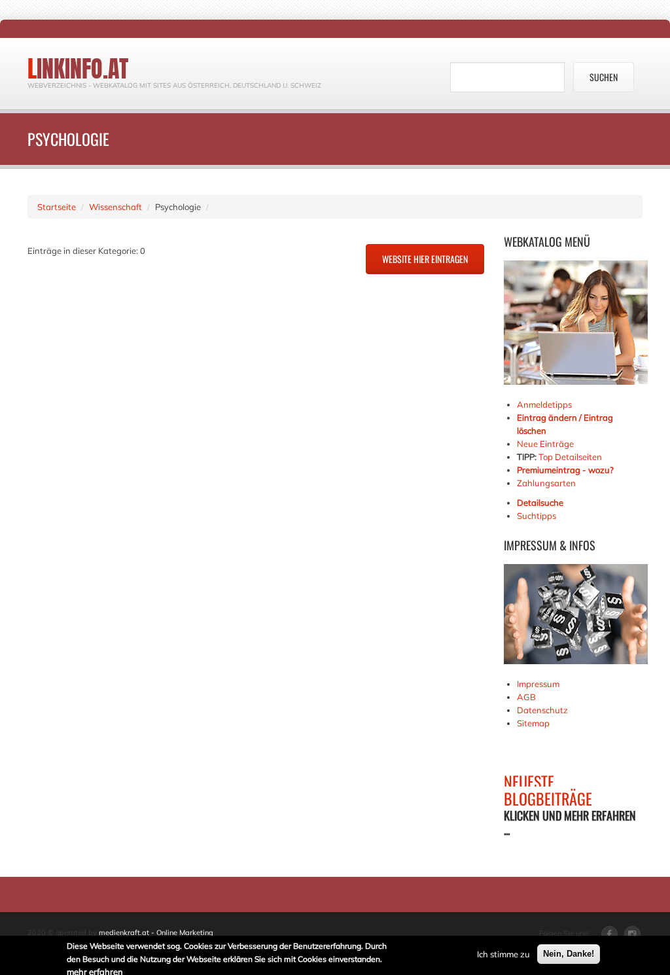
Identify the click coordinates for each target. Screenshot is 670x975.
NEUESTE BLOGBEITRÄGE (548, 790)
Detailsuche (540, 502)
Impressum (538, 684)
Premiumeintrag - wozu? (565, 470)
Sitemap (533, 723)
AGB (526, 697)
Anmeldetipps (544, 404)
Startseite (56, 207)
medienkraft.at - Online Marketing (156, 932)
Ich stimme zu (503, 954)
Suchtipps (536, 515)
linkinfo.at (77, 68)
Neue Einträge (545, 443)
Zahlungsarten (546, 483)
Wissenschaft (115, 207)
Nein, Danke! (568, 954)
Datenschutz (542, 710)
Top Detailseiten (570, 457)
